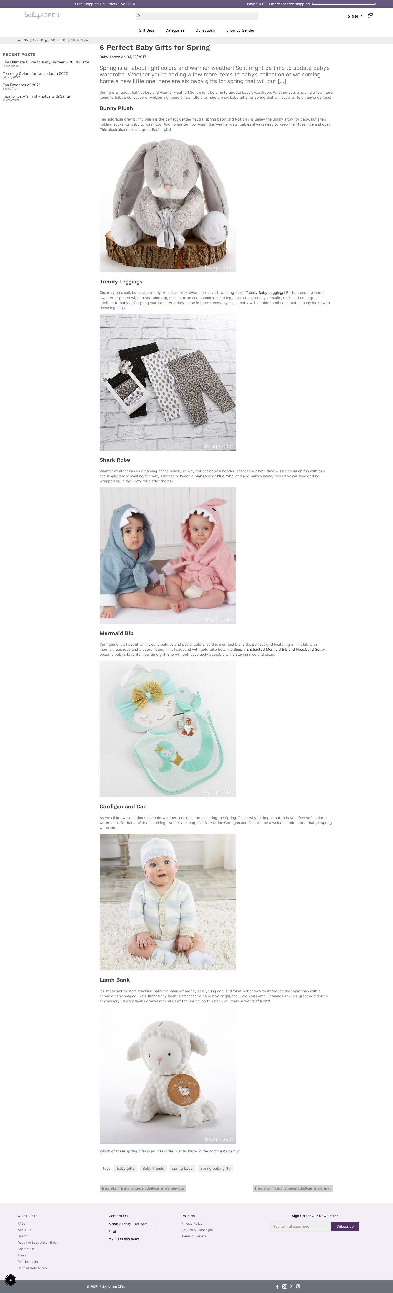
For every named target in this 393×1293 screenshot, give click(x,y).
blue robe (225, 476)
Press (22, 1255)
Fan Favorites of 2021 (21, 85)
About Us (24, 1230)
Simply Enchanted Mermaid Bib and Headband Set (277, 649)
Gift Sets (146, 30)
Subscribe (345, 1226)
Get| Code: (105, 4)
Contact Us (26, 1249)
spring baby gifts (215, 1168)
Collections (205, 30)
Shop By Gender (240, 30)
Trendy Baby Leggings (265, 292)
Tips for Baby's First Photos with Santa (36, 96)
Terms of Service (194, 1236)
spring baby (182, 1168)
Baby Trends (153, 1168)
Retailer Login (28, 1261)
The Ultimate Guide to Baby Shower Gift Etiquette (46, 62)
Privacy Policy (191, 1223)
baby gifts (125, 1168)
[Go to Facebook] (277, 1287)
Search (23, 1236)
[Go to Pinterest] (298, 1287)
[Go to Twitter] (291, 1287)
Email (112, 1231)
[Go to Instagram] (284, 1287)
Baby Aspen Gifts (112, 1286)
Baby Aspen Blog (36, 40)
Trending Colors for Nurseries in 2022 (35, 73)
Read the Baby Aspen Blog (37, 1242)
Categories (174, 30)
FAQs (21, 1223)
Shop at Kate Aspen (32, 1268)
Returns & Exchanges (197, 1230)
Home (18, 40)
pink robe (203, 476)
